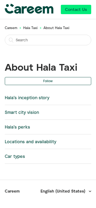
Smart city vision (22, 112)
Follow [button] (48, 81)
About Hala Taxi (56, 28)
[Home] (29, 12)
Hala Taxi (30, 28)
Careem (11, 28)
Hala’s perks (17, 127)
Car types (15, 156)
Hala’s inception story (27, 97)
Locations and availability (30, 141)
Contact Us (76, 9)
